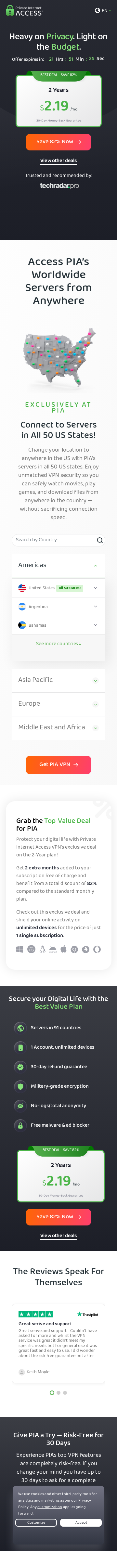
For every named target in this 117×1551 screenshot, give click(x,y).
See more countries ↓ (58, 644)
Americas (32, 566)
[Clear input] (100, 540)
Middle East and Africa (51, 728)
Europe (29, 704)
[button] (52, 1393)
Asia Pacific (35, 680)
